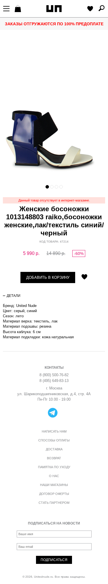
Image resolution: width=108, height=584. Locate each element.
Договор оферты (54, 493)
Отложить (84, 277)
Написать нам (54, 431)
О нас (54, 476)
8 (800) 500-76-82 (54, 375)
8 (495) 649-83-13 (54, 381)
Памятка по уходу (54, 467)
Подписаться (54, 560)
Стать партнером (54, 502)
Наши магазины (54, 485)
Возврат (54, 458)
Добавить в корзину (47, 277)
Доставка (54, 449)
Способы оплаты (54, 440)
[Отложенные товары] (90, 9)
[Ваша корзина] (18, 9)
